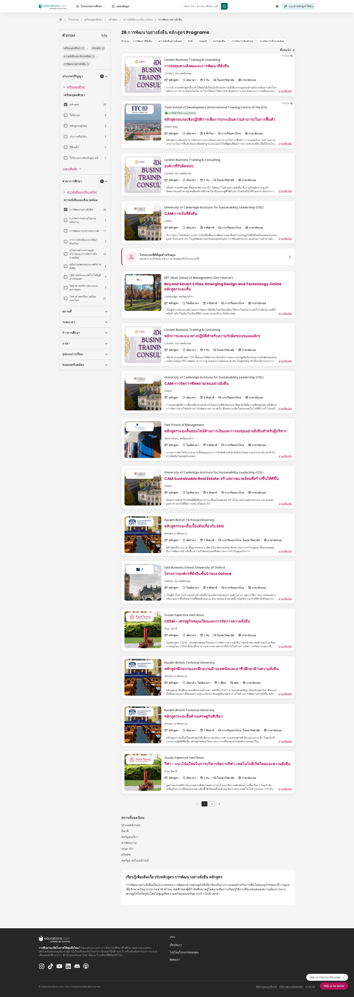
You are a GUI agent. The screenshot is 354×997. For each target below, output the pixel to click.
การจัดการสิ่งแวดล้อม (272, 41)
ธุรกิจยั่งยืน (219, 41)
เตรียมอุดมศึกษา (76, 87)
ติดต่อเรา (175, 959)
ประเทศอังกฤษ (130, 825)
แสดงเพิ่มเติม (70, 168)
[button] (73, 48)
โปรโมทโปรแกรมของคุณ (184, 952)
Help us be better (334, 986)
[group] (212, 41)
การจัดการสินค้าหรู (242, 41)
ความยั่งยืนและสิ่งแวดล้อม (82, 192)
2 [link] (212, 804)
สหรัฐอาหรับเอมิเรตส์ (135, 860)
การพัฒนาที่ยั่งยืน (142, 41)
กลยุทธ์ (203, 41)
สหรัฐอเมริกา (129, 837)
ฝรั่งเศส (126, 855)
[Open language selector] (277, 6)
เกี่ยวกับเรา (176, 945)
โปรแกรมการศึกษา (91, 6)
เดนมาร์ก (127, 849)
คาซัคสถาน (128, 843)
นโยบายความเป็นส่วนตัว (291, 986)
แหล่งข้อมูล (122, 6)
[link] (170, 19)
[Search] (224, 6)
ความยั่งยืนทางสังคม (170, 41)
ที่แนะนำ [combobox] (285, 50)
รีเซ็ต (104, 35)
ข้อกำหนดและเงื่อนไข (266, 986)
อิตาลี (125, 831)
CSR (190, 41)
